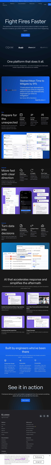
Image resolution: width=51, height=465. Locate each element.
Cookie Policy (23, 458)
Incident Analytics (29, 434)
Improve (3, 430)
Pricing (40, 3)
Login (45, 4)
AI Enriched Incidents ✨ (31, 426)
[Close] (49, 455)
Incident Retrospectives (31, 432)
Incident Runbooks (30, 428)
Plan (2, 426)
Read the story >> (40, 100)
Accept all (39, 462)
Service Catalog (29, 430)
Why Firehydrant (4, 432)
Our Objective (5, 4)
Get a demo (25, 35)
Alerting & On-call (29, 424)
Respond (3, 428)
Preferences (38, 457)
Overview (3, 424)
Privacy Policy (6, 459)
